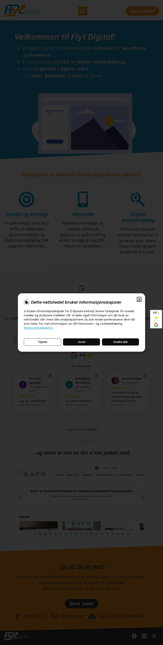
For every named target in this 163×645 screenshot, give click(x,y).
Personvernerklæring (38, 328)
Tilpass (42, 342)
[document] (81, 322)
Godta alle (120, 342)
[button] (139, 299)
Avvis (81, 342)
